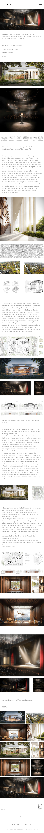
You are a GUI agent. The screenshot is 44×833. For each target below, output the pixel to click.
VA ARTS (6, 4)
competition (25, 34)
